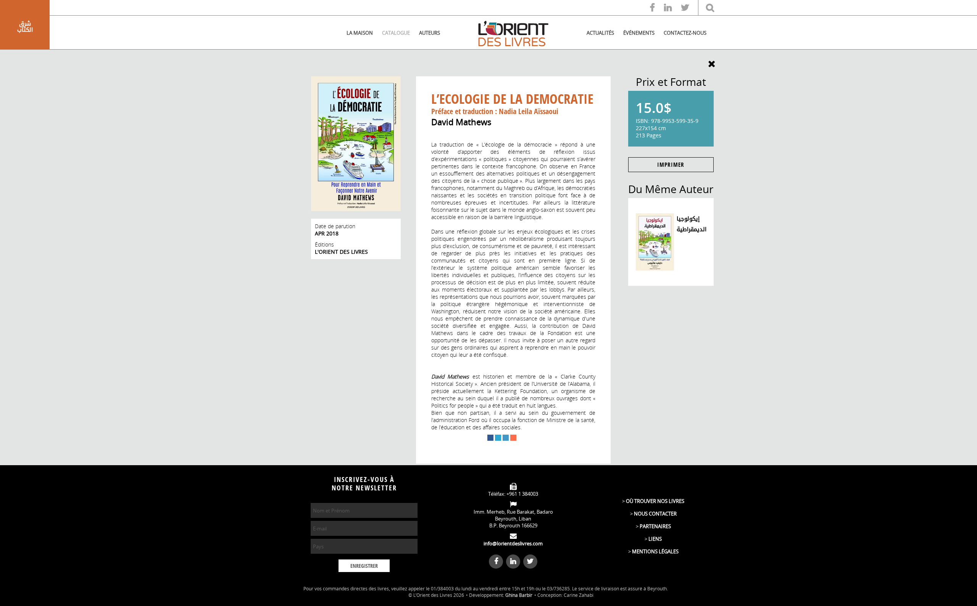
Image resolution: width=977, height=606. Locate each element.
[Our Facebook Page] (656, 8)
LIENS (655, 538)
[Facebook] (490, 438)
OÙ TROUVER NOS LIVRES (655, 501)
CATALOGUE (396, 32)
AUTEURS (429, 32)
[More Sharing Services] (513, 438)
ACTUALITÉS (600, 32)
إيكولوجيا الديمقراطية (691, 224)
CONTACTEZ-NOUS (685, 32)
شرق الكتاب (25, 26)
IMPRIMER (670, 164)
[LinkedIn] (505, 438)
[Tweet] (498, 438)
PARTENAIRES (655, 526)
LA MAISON (360, 32)
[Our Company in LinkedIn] (671, 8)
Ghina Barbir (518, 595)
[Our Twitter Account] (688, 8)
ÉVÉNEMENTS (639, 32)
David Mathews (461, 121)
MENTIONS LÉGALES (655, 551)
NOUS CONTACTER (655, 513)
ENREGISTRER (364, 566)
